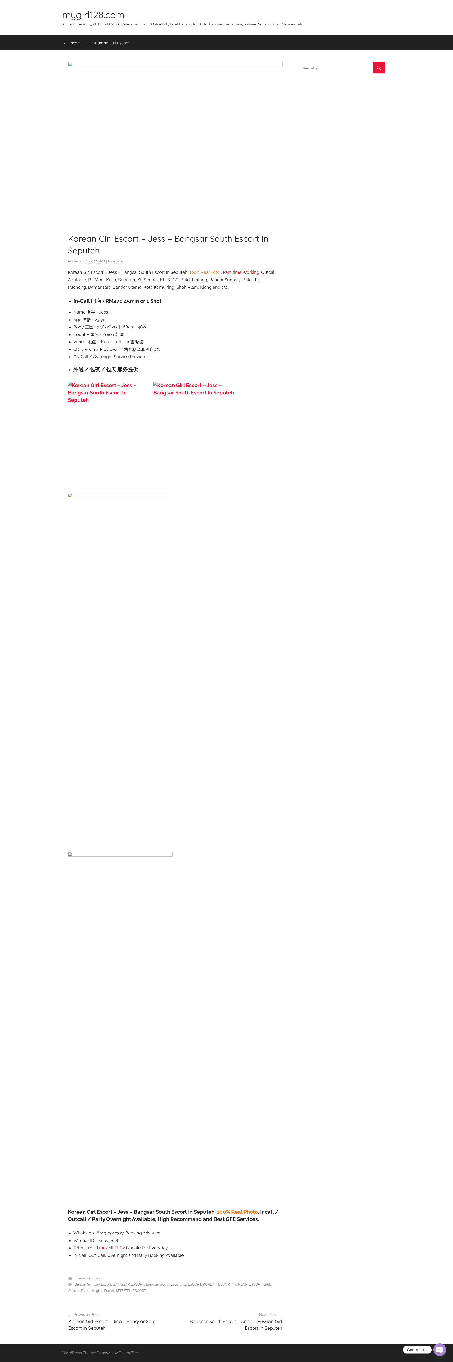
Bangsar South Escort (163, 1284)
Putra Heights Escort (97, 1291)
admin (118, 261)
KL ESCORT (191, 1284)
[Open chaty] (439, 1349)
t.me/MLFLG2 (111, 1247)
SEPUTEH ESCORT (131, 1291)
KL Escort (71, 42)
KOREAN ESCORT (217, 1284)
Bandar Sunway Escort (93, 1284)
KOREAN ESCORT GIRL (252, 1284)
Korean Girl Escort (89, 1278)
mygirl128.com (93, 15)
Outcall (74, 1291)
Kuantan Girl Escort (110, 42)
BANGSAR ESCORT (128, 1284)
